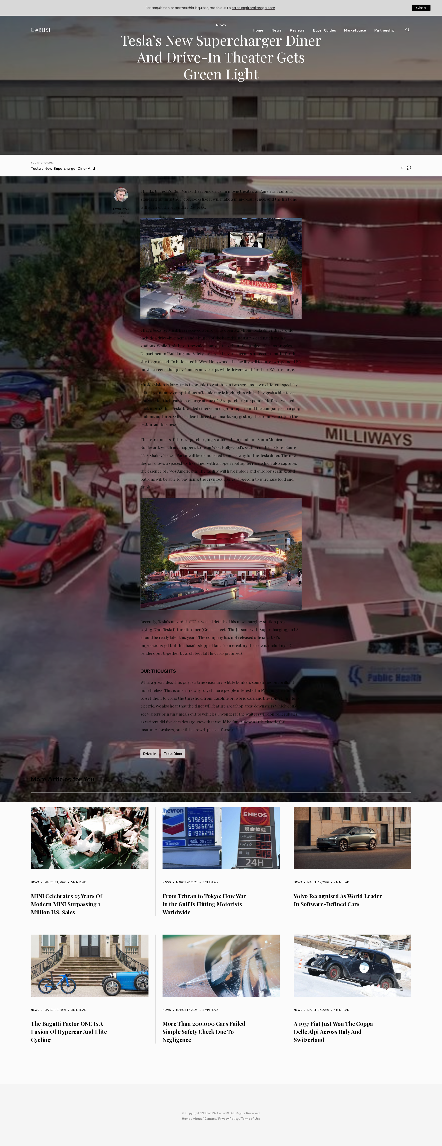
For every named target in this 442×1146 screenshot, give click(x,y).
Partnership (384, 30)
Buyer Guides (324, 30)
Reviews (297, 30)
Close (421, 7)
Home (258, 30)
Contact (210, 1119)
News (276, 30)
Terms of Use (250, 1119)
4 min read (339, 1010)
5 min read (76, 882)
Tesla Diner (173, 753)
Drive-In (149, 753)
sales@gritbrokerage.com (253, 7)
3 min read (208, 882)
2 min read (339, 882)
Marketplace (355, 30)
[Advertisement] (221, 120)
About (197, 1119)
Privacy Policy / (229, 1119)
